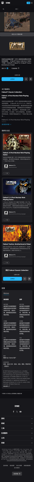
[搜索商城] (3, 9)
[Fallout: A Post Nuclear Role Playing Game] (17, 154)
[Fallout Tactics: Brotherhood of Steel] (17, 244)
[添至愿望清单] (26, 79)
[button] (17, 124)
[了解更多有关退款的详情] (18, 68)
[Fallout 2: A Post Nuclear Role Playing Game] (17, 199)
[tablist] (17, 293)
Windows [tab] (6, 293)
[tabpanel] (17, 323)
